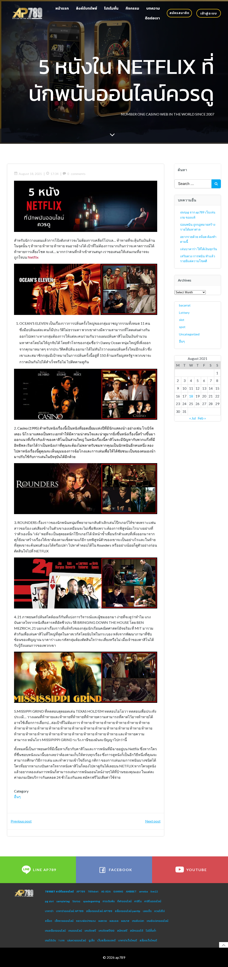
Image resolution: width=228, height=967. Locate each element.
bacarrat (185, 305)
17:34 (55, 174)
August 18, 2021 (30, 174)
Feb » (202, 418)
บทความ (153, 8)
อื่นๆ (17, 797)
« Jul (192, 418)
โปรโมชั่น (111, 8)
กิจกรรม (132, 8)
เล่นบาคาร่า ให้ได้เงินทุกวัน (198, 249)
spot (182, 327)
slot (181, 320)
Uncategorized (189, 334)
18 (191, 396)
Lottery (184, 312)
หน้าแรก (62, 8)
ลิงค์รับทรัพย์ (86, 8)
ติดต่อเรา (152, 18)
